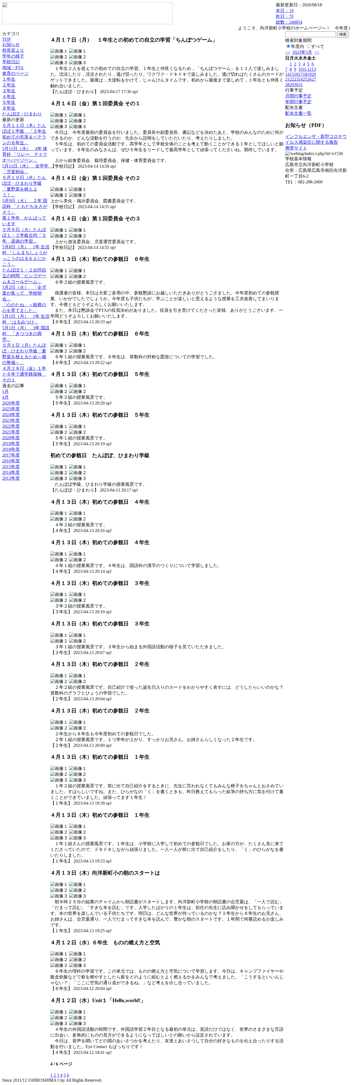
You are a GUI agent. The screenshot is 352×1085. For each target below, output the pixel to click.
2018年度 (11, 449)
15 (292, 74)
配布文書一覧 (298, 113)
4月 (5, 397)
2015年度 (11, 466)
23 (296, 79)
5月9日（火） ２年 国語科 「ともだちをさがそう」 (24, 206)
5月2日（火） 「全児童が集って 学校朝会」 (24, 293)
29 (292, 84)
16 (296, 74)
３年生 (8, 90)
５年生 (8, 102)
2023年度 (11, 420)
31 (300, 84)
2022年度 (11, 426)
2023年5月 (302, 52)
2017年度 (11, 455)
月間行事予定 (298, 96)
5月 (5, 391)
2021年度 (11, 432)
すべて (317, 46)
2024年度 (11, 414)
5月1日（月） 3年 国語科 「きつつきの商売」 (26, 334)
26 (309, 79)
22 (292, 79)
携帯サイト (296, 148)
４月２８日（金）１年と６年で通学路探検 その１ (24, 374)
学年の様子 (13, 56)
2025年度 (11, 408)
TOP (6, 39)
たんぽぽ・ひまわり (22, 114)
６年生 (8, 108)
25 (305, 79)
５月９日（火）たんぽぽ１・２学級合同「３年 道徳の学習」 (24, 235)
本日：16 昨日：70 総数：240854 (289, 16)
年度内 (297, 46)
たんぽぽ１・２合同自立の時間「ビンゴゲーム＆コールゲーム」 (24, 276)
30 (296, 84)
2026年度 (11, 403)
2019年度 (11, 443)
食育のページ (15, 73)
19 (309, 74)
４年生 (8, 96)
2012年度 (11, 478)
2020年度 (11, 437)
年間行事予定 (298, 101)
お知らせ (11, 44)
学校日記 (11, 61)
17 (300, 74)
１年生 (8, 79)
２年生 (8, 85)
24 (300, 79)
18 (305, 74)
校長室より (13, 50)
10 (300, 69)
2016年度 (11, 461)
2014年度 (11, 472)
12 (309, 69)
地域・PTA (13, 67)
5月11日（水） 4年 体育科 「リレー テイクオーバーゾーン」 (24, 154)
